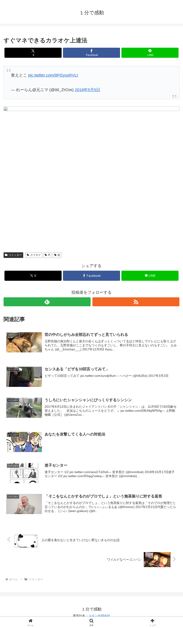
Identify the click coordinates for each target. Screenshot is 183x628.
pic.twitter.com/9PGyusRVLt (53, 75)
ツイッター (15, 255)
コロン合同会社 (99, 615)
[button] (169, 582)
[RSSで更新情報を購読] (135, 301)
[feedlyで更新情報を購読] (47, 301)
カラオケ (35, 255)
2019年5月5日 (87, 90)
